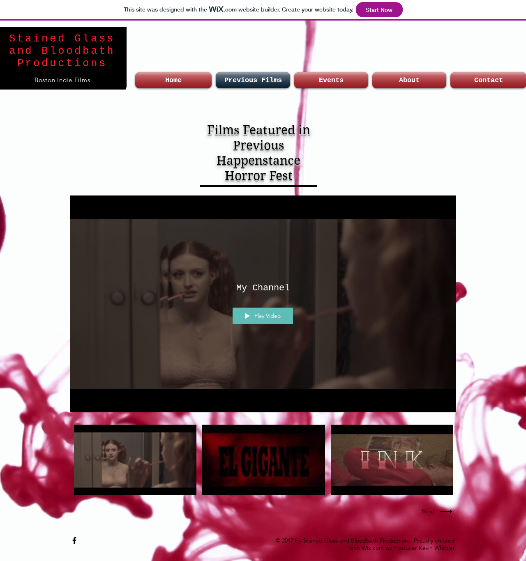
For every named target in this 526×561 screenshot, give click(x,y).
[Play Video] (135, 460)
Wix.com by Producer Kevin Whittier (408, 548)
